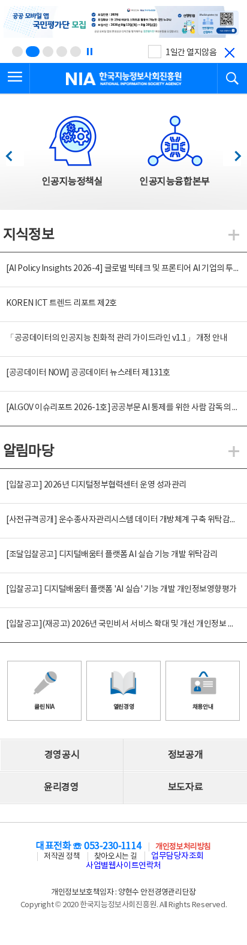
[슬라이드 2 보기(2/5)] (33, 51)
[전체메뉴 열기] (15, 79)
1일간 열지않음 (190, 53)
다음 (231, 152)
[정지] (89, 51)
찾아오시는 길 (115, 856)
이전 (14, 152)
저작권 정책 (62, 856)
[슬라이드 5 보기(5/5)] (75, 51)
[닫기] (229, 52)
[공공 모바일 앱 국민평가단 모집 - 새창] (123, 23)
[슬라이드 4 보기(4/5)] (61, 51)
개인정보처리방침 (182, 847)
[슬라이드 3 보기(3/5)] (48, 51)
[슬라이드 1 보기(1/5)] (17, 51)
